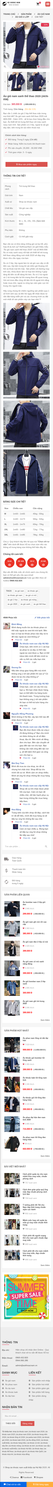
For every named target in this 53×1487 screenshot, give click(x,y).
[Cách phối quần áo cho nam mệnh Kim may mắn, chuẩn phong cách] (12, 1178)
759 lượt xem (30, 1198)
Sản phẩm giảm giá (40, 1388)
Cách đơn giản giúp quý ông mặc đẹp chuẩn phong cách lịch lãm (35, 1192)
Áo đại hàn (10, 1396)
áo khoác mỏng (15, 1446)
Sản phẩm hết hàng (40, 1392)
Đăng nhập (28, 1423)
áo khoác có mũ (33, 1443)
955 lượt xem (30, 1213)
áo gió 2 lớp (12, 600)
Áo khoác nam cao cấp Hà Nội (34, 643)
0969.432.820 (16, 580)
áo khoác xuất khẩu (9, 1449)
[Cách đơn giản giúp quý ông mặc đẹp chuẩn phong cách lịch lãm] (12, 1193)
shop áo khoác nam (20, 1432)
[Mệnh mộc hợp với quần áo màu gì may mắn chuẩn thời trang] (12, 1224)
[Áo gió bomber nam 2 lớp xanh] (12, 988)
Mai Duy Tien (18, 763)
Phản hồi (18, 640)
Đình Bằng (17, 624)
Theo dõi (10, 1423)
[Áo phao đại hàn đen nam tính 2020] (12, 1124)
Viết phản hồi (43, 617)
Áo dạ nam (10, 1388)
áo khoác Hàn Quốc (35, 1451)
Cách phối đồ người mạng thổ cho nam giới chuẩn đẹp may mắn (35, 1238)
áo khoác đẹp (38, 1449)
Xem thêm (45, 1020)
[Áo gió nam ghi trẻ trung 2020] (12, 1008)
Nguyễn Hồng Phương (22, 714)
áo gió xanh (25, 604)
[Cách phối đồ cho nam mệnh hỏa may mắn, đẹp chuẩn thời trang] (12, 1255)
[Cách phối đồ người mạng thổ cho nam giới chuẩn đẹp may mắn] (12, 1240)
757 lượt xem (30, 1183)
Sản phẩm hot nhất (40, 1384)
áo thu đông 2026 (33, 1440)
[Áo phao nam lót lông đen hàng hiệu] (12, 1144)
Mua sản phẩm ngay (27, 164)
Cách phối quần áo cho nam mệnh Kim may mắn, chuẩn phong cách (35, 1176)
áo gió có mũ (31, 595)
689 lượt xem (30, 1244)
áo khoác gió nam (15, 595)
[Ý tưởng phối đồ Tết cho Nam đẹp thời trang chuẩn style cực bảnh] (12, 1209)
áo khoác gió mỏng (28, 600)
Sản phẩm (26, 14)
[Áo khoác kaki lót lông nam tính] (12, 1084)
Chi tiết (33, 139)
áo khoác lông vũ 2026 (16, 1437)
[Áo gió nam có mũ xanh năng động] (12, 968)
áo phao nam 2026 (23, 1434)
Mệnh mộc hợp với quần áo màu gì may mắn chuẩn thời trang (35, 1222)
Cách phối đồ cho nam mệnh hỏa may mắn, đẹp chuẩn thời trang (35, 1253)
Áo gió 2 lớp (22, 17)
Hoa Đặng (16, 809)
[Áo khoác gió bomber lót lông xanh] (12, 1064)
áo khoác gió (33, 591)
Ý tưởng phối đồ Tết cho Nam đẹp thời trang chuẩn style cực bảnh (34, 1207)
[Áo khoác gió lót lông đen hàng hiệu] (12, 1104)
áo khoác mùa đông (22, 1454)
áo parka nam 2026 (33, 1437)
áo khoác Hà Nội (24, 1449)
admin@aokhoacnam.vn (15, 578)
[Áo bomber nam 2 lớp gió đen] (12, 909)
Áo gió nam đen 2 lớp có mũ (35, 942)
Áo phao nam (11, 1384)
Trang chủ (9, 14)
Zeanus (15, 1477)
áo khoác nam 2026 (36, 1432)
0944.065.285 (22, 1360)
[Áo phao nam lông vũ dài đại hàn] (12, 1045)
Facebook (27, 1477)
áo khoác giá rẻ (21, 1451)
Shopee (39, 1477)
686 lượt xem (30, 1259)
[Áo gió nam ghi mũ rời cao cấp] (12, 928)
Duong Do (16, 667)
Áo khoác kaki (11, 1392)
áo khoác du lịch (28, 1446)
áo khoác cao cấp (43, 1446)
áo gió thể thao (40, 604)
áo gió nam (19, 591)
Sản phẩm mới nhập (41, 1380)
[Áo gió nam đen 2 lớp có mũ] (12, 948)
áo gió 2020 (12, 604)
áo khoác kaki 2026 (17, 1440)
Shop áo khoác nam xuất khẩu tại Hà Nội (23, 1467)
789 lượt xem (30, 1229)
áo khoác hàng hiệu (18, 1443)
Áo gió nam (43, 14)
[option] (26, 45)
